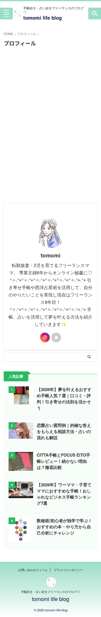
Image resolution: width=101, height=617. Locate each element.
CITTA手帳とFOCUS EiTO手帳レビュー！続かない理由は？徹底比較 (63, 461)
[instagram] (45, 337)
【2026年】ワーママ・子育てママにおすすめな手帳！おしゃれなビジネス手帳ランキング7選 (64, 494)
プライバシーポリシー (68, 570)
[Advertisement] (50, 103)
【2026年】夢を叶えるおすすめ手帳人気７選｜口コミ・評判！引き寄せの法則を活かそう (64, 398)
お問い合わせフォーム (33, 570)
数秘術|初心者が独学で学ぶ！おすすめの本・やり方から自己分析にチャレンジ (64, 527)
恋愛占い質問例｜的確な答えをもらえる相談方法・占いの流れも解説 (64, 431)
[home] (56, 337)
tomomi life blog (42, 17)
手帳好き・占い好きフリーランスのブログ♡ (50, 591)
